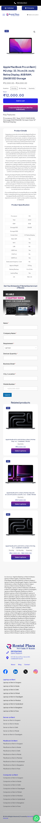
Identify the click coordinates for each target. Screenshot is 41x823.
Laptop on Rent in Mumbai (19, 615)
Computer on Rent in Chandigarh (14, 788)
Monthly (14, 88)
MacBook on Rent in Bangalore (20, 616)
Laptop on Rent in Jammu (27, 631)
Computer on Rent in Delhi (22, 607)
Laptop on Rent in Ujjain (11, 578)
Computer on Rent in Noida (12, 609)
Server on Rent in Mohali (23, 598)
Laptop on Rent (9, 679)
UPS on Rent (26, 624)
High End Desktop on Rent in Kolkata (23, 577)
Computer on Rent (26, 609)
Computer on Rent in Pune (27, 602)
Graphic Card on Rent (30, 582)
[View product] (34, 407)
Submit (7, 395)
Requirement (8, 343)
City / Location (9, 374)
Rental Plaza (31, 816)
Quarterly (32, 88)
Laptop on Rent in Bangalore (13, 613)
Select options (20, 451)
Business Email (9, 364)
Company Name (9, 333)
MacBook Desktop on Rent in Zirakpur (23, 580)
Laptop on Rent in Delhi (26, 620)
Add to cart (20, 101)
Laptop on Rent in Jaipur (22, 595)
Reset (5, 92)
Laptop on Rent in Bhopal (11, 631)
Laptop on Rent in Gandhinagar (13, 582)
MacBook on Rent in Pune (11, 768)
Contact (27, 664)
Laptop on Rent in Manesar (12, 591)
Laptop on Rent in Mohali (11, 620)
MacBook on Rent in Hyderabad (14, 761)
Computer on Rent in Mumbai (20, 605)
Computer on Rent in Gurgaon (13, 611)
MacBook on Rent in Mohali (18, 625)
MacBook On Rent (10, 741)
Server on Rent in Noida (19, 600)
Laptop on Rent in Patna (22, 596)
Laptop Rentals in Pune (29, 611)
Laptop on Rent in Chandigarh (27, 589)
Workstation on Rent (11, 584)
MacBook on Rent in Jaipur (25, 584)
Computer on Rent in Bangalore (13, 604)
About (13, 664)
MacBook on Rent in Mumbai (26, 618)
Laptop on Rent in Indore (11, 586)
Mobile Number (9, 384)
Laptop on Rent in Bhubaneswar (22, 629)
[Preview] (34, 413)
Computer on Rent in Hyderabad (14, 799)
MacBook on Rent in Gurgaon (13, 624)
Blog (19, 664)
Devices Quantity (10, 353)
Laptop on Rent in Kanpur (11, 633)
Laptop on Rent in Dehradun (20, 587)
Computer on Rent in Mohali (12, 792)
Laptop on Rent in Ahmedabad (18, 593)
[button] (34, 32)
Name (6, 323)
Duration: (6, 88)
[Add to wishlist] (34, 410)
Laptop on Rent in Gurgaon (27, 622)
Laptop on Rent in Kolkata (27, 633)
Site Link (5, 818)
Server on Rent (14, 602)
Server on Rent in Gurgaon (11, 720)
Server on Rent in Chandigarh (12, 734)
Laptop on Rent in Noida (11, 622)
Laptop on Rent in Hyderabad (13, 704)
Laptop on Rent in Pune (11, 711)
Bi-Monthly (22, 88)
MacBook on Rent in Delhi (20, 627)
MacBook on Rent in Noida (12, 747)
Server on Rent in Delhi (10, 727)
